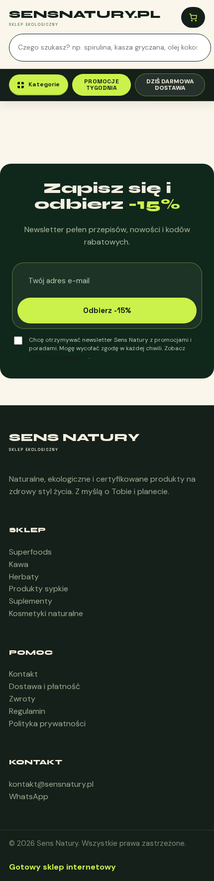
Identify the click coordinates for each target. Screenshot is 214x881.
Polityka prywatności (47, 723)
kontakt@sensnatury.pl (51, 784)
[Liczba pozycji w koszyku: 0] (193, 17)
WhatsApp (28, 796)
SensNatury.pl (84, 14)
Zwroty (22, 698)
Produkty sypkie (38, 588)
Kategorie (44, 84)
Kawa (18, 564)
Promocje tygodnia (101, 84)
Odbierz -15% (107, 310)
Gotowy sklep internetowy (62, 867)
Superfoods (30, 552)
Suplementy (30, 601)
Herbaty (24, 576)
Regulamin (27, 711)
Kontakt (23, 674)
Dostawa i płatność (44, 686)
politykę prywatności (59, 357)
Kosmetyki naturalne (46, 613)
